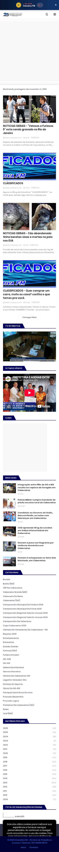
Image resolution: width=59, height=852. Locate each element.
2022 (29, 744)
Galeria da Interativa (13, 667)
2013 (29, 782)
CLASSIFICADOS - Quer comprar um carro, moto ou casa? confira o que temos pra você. (26, 294)
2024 (29, 736)
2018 (29, 761)
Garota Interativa (12, 671)
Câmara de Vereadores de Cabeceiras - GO (25, 629)
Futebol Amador (11, 654)
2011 (29, 790)
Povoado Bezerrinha (13, 696)
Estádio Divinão (10, 646)
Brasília (6, 579)
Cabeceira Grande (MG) (15, 592)
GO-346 (7, 659)
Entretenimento (11, 638)
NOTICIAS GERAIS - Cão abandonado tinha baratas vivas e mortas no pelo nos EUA (27, 237)
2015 (29, 774)
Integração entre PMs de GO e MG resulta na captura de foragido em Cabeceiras (37, 487)
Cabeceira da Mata (13, 596)
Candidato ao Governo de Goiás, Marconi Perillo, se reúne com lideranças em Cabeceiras (35, 515)
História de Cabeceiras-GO (16, 675)
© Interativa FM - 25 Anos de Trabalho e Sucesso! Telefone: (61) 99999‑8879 (29, 841)
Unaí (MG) (8, 713)
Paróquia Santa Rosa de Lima (17, 692)
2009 (29, 799)
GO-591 (6, 663)
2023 (29, 740)
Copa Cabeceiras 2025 (14, 625)
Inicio (23, 847)
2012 (29, 786)
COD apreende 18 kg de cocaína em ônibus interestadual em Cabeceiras (35, 530)
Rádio (6, 709)
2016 (29, 770)
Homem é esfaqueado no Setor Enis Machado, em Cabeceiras (37, 559)
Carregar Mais (29, 317)
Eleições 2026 (9, 633)
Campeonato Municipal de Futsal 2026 (22, 608)
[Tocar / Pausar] (18, 5)
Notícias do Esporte (13, 684)
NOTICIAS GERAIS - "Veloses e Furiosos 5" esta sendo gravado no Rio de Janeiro (28, 129)
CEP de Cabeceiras (12, 587)
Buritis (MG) (8, 583)
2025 (29, 732)
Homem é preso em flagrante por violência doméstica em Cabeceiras (36, 545)
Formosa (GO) (10, 650)
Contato (33, 847)
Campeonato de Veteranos (17, 621)
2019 (29, 757)
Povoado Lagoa (11, 700)
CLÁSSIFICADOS (13, 183)
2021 (29, 749)
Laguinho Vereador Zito (15, 679)
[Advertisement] (29, 51)
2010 (29, 795)
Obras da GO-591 (11, 688)
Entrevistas (8, 642)
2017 (29, 765)
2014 (29, 778)
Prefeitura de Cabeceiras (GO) (18, 705)
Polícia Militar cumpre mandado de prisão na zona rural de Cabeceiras (37, 501)
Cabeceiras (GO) (11, 600)
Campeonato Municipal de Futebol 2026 (23, 604)
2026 (29, 728)
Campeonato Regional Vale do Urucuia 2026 (25, 617)
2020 (29, 753)
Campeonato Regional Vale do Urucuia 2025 (25, 613)
